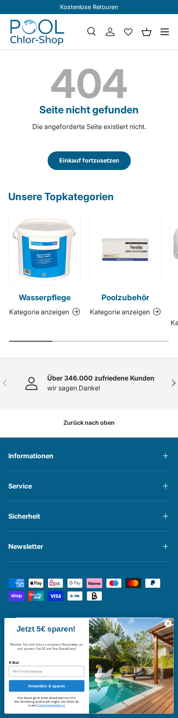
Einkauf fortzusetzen (89, 160)
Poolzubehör (125, 297)
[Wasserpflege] (44, 249)
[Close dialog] (168, 623)
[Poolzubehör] (125, 249)
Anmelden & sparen (46, 686)
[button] (146, 32)
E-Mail (14, 663)
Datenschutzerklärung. (51, 705)
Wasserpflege (45, 297)
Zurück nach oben (89, 422)
